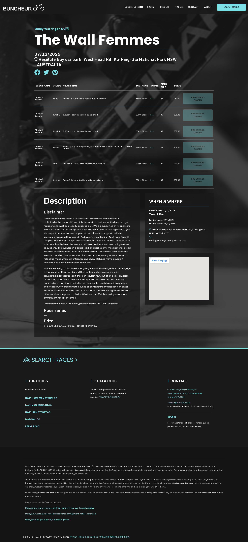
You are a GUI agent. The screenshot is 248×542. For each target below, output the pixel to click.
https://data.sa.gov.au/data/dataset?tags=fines (47, 519)
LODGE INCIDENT (134, 7)
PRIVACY (73, 537)
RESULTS (164, 7)
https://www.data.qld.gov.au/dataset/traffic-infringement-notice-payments (60, 514)
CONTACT (193, 7)
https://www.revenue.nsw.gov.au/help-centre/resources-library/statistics (59, 508)
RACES (150, 7)
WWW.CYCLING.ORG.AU (109, 397)
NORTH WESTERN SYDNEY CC (41, 398)
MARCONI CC (32, 419)
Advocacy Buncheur (81, 466)
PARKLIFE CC (32, 426)
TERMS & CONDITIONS (88, 537)
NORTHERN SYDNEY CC (38, 412)
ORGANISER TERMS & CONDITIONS (114, 537)
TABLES (179, 7)
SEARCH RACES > (50, 360)
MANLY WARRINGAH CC (38, 405)
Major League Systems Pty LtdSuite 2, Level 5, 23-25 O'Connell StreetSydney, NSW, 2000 (185, 393)
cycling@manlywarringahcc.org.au (167, 240)
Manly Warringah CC (50, 29)
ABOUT (208, 7)
